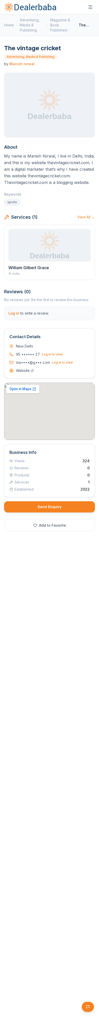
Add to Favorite (52, 525)
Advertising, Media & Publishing (30, 25)
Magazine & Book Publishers (60, 25)
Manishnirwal (22, 64)
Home (9, 25)
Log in (13, 313)
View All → (86, 217)
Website (23, 370)
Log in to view (52, 354)
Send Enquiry (49, 507)
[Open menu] (90, 7)
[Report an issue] (88, 1007)
